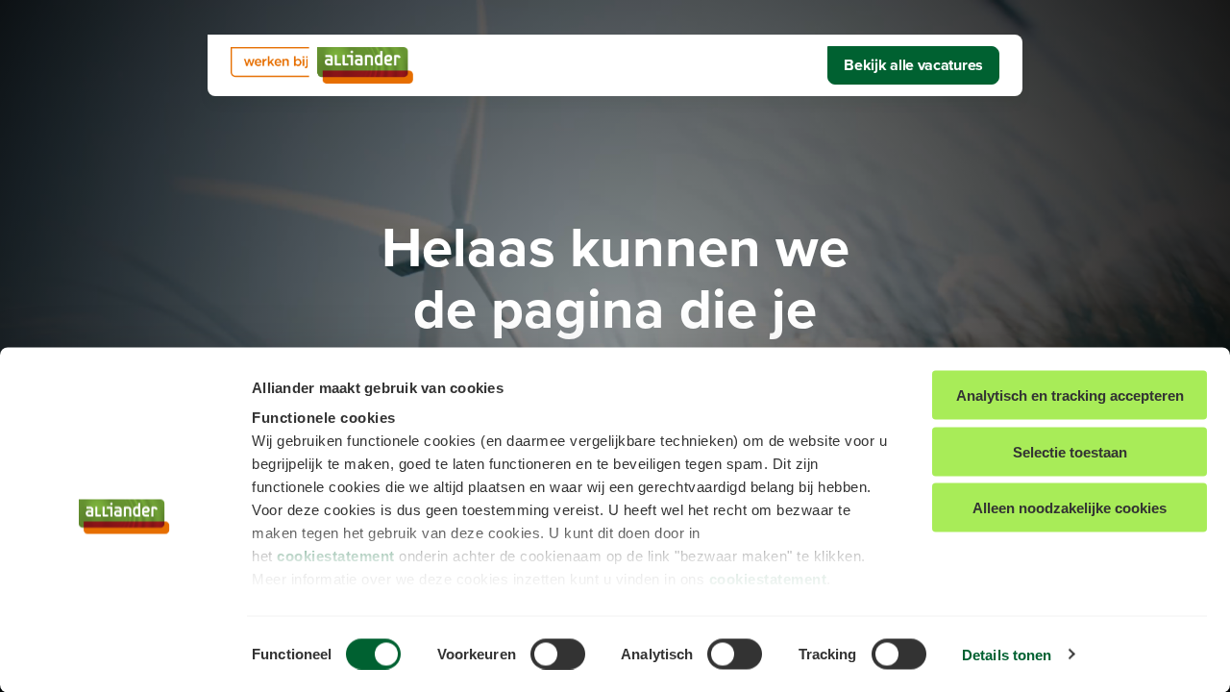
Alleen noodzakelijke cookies (1069, 508)
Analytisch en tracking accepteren (1070, 395)
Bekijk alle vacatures (913, 65)
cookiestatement (336, 556)
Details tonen (1006, 654)
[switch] (557, 653)
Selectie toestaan (1070, 451)
